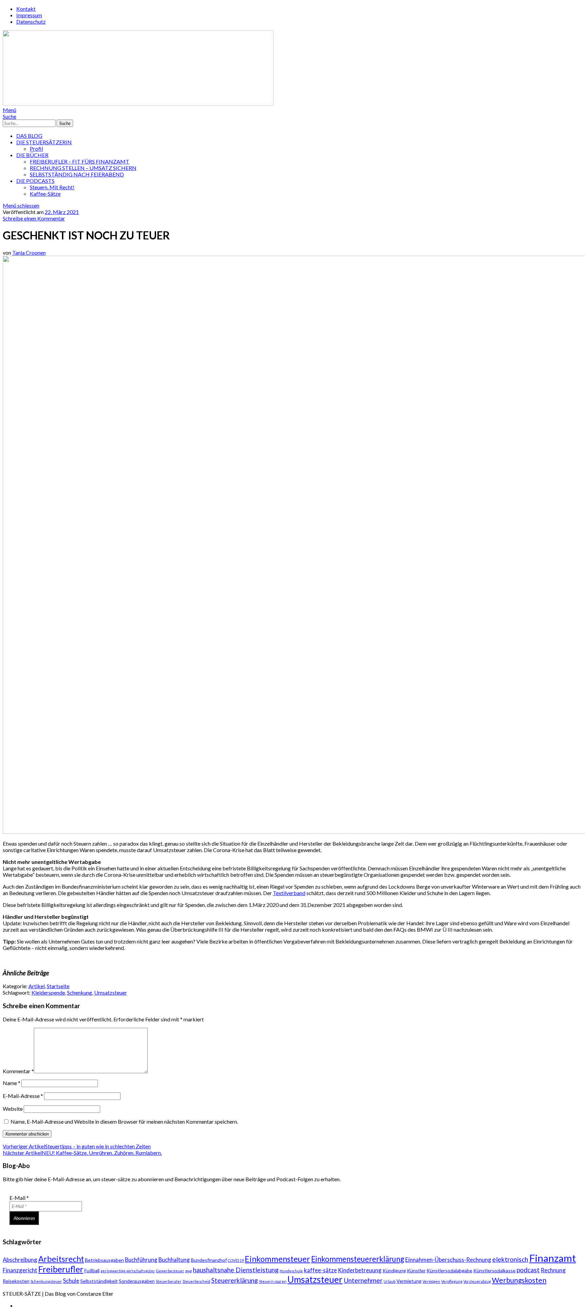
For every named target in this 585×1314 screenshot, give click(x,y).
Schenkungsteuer (46, 1281)
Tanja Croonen (29, 252)
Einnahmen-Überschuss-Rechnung (448, 1259)
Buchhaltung (174, 1259)
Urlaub (389, 1281)
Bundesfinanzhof (209, 1260)
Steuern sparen (272, 1281)
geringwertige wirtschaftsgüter (128, 1271)
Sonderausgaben (137, 1281)
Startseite (58, 986)
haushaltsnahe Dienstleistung (236, 1270)
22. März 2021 (62, 212)
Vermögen (431, 1281)
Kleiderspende (48, 992)
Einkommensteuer (277, 1259)
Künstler (416, 1270)
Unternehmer (363, 1280)
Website (13, 1108)
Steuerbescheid (196, 1281)
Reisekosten (16, 1281)
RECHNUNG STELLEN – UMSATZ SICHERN (83, 168)
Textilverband (289, 893)
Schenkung (79, 992)
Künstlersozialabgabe (449, 1270)
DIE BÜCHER (32, 155)
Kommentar (18, 1071)
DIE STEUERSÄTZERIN (44, 142)
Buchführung (141, 1259)
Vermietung (408, 1281)
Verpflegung (451, 1281)
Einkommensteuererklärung (357, 1259)
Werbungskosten (519, 1280)
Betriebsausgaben (104, 1260)
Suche (9, 116)
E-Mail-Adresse (23, 1096)
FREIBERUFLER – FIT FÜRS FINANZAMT (79, 161)
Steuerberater (168, 1281)
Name (11, 1083)
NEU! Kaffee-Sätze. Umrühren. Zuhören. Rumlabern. (82, 1152)
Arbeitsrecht (61, 1259)
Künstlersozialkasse (494, 1270)
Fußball (92, 1270)
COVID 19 (236, 1260)
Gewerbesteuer (170, 1271)
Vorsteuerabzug (477, 1281)
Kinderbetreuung (360, 1270)
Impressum (29, 15)
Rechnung (553, 1270)
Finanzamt (552, 1258)
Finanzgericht (20, 1270)
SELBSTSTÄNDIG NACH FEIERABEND (77, 174)
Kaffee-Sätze (45, 193)
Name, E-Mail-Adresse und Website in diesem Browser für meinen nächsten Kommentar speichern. (124, 1121)
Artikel (36, 986)
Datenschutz (31, 21)
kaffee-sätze (320, 1270)
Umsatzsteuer (110, 992)
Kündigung (394, 1270)
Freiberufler (60, 1269)
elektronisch (510, 1259)
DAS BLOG (29, 135)
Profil (36, 148)
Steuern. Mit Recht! (52, 187)
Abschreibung (20, 1259)
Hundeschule (291, 1271)
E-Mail (19, 1197)
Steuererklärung (234, 1280)
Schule (71, 1280)
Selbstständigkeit (99, 1281)
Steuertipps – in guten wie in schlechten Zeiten (77, 1146)
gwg (188, 1271)
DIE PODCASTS (35, 180)
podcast (528, 1270)
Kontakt (26, 8)
